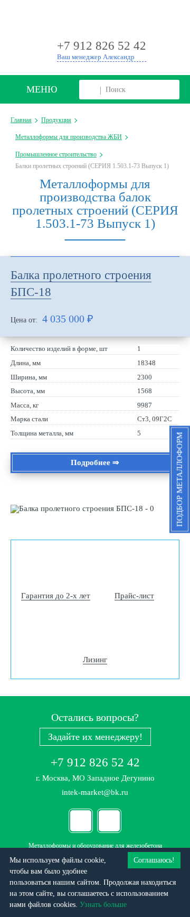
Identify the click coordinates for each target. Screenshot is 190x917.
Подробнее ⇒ (95, 462)
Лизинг (95, 659)
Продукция (56, 120)
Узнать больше (103, 905)
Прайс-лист (134, 595)
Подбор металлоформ (179, 479)
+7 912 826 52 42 (95, 762)
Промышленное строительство (56, 154)
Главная (21, 120)
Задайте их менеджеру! (95, 736)
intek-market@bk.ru (95, 792)
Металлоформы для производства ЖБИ (68, 137)
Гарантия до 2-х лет (55, 595)
